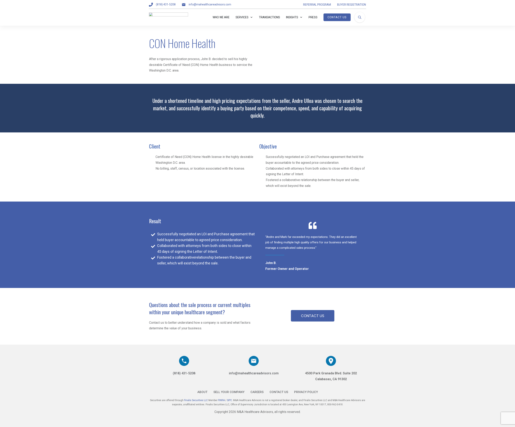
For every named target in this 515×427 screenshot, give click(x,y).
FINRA (221, 400)
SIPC (229, 400)
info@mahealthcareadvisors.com (210, 4)
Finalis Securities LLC (196, 400)
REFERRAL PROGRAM (317, 4)
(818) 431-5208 (166, 4)
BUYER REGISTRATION (351, 4)
